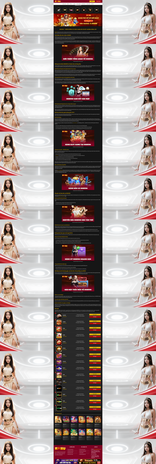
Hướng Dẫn (88, 3)
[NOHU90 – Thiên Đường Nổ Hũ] (58, 1)
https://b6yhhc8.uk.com (97, 449)
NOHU (56, 451)
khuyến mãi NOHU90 (62, 196)
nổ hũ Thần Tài (75, 122)
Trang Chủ (64, 3)
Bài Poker (57, 155)
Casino (74, 3)
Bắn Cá (71, 3)
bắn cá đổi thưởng (60, 170)
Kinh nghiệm (78, 3)
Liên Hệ (92, 3)
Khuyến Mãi (83, 3)
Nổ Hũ (68, 3)
